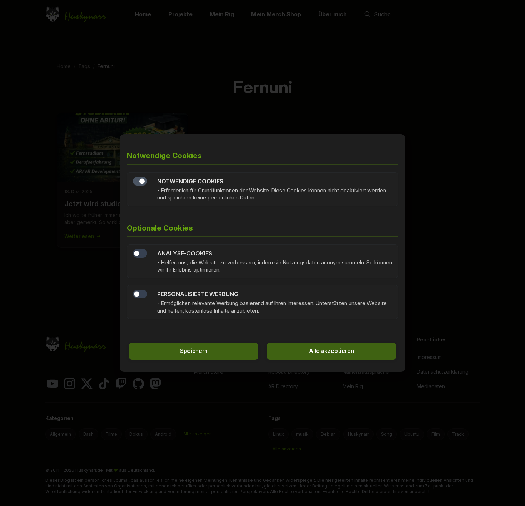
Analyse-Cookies (140, 253)
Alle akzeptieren (331, 351)
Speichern (194, 351)
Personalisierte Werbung (140, 294)
